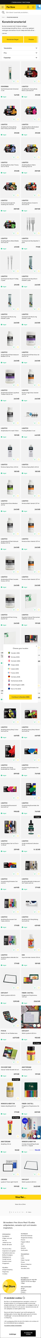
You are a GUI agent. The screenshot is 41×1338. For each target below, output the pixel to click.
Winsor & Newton (26, 1264)
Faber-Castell (25, 1260)
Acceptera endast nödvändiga (13, 1325)
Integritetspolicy (7, 1269)
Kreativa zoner (6, 1261)
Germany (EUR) (15, 677)
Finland (23, 1292)
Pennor (23, 1240)
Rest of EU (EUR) (16, 689)
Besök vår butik (7, 1244)
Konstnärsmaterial (12, 17)
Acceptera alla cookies (28, 1333)
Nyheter (23, 1248)
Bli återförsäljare (7, 1255)
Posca (23, 1262)
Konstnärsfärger (13, 39)
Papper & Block (25, 1242)
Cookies (4, 1274)
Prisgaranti (5, 1263)
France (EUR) (15, 673)
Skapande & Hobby (26, 1237)
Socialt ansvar (6, 1259)
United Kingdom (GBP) (17, 685)
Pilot (22, 1256)
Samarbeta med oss (8, 1253)
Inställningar (12, 1334)
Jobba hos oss (6, 1242)
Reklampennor (6, 1257)
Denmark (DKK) (15, 661)
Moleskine (24, 1266)
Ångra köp (5, 1271)
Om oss (4, 1240)
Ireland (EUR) (15, 669)
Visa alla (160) (25, 1268)
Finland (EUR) (15, 665)
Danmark (23, 1290)
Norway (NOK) (15, 657)
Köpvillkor (5, 1267)
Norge (23, 1288)
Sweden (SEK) (15, 653)
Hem (3, 17)
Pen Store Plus (6, 1249)
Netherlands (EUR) (16, 681)
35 (26, 1212)
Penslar (31, 39)
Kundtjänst (5, 1236)
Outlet (23, 1246)
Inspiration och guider (9, 1251)
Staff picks (24, 1250)
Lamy (22, 1258)
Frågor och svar (7, 1238)
